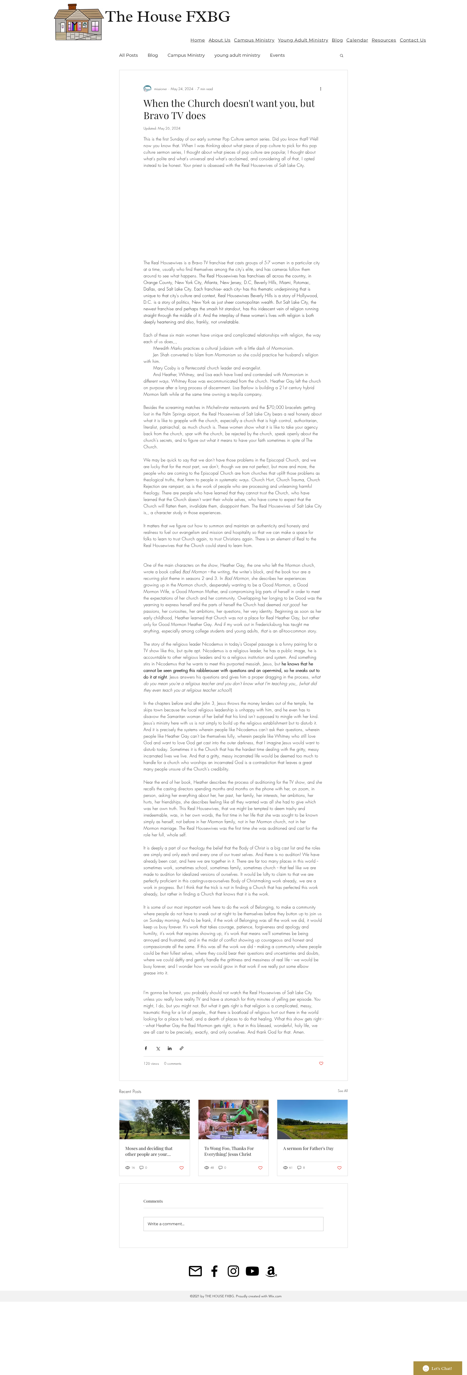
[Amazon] (271, 1271)
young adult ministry (237, 55)
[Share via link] (181, 1048)
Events (277, 55)
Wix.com (275, 1296)
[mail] (195, 1271)
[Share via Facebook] (146, 1048)
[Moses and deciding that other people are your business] (154, 1119)
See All (343, 1090)
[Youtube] (252, 1271)
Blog (153, 55)
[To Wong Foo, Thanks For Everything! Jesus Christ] (233, 1119)
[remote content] (234, 214)
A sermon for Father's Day (308, 1148)
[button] (341, 55)
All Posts (128, 55)
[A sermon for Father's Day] (312, 1119)
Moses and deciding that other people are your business (148, 1151)
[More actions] (320, 89)
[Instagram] (233, 1271)
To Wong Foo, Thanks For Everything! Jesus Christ (229, 1151)
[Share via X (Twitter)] (157, 1048)
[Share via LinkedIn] (169, 1048)
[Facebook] (214, 1271)
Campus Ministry (186, 55)
